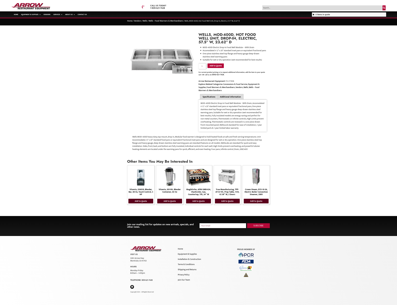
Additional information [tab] (230, 97)
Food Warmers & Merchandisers (221, 87)
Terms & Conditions (186, 264)
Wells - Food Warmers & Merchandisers (166, 21)
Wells (145, 21)
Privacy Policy (183, 274)
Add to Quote (216, 65)
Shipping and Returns (187, 269)
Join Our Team (184, 280)
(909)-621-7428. (218, 74)
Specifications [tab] (209, 97)
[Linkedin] (132, 287)
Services (56, 14)
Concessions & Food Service (235, 84)
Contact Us (82, 14)
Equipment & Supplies (29, 14)
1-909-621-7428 (157, 8)
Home (16, 14)
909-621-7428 (147, 280)
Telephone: (136, 280)
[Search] (384, 7)
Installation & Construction (189, 259)
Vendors (46, 14)
